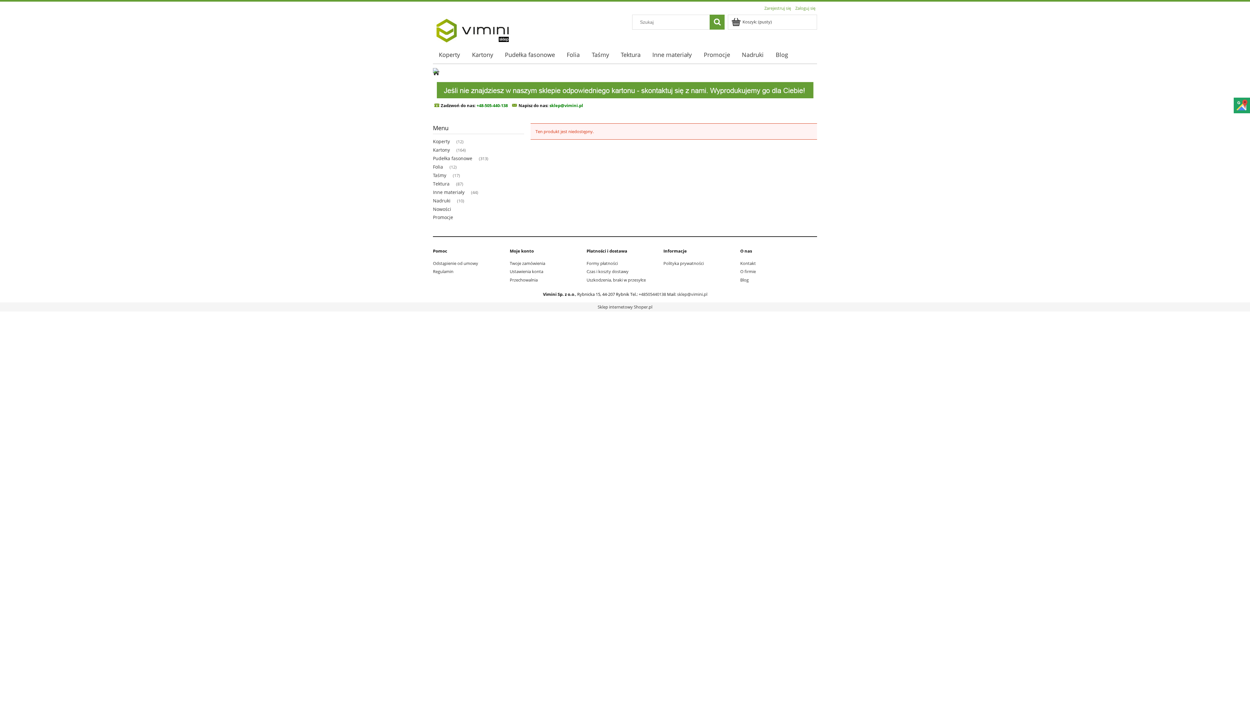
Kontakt (748, 263)
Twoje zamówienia (527, 263)
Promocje (443, 217)
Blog (744, 280)
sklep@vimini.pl (692, 294)
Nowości (442, 209)
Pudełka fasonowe (452, 158)
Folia (438, 167)
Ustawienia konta (526, 271)
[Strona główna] (472, 28)
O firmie (748, 271)
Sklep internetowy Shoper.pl (625, 307)
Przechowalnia (524, 280)
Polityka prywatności (683, 263)
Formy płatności (602, 263)
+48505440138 (652, 294)
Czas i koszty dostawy (608, 271)
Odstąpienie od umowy (455, 263)
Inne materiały (449, 192)
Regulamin (443, 271)
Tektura (441, 184)
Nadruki (442, 201)
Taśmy (439, 175)
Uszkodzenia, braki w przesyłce (616, 280)
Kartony (441, 150)
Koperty (441, 141)
